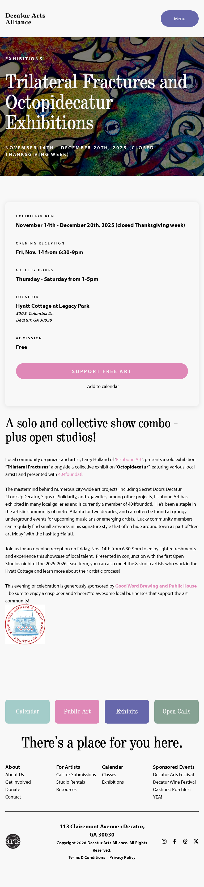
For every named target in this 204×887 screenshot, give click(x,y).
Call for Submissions (76, 774)
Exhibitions (24, 59)
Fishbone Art (129, 459)
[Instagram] (164, 841)
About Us (14, 774)
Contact (13, 797)
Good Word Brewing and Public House (156, 586)
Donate (12, 789)
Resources (66, 789)
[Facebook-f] (174, 841)
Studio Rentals (70, 782)
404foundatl (70, 474)
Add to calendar (103, 386)
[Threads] (185, 841)
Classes (109, 774)
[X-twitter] (196, 841)
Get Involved (18, 782)
